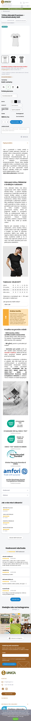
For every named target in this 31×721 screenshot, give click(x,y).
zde (22, 716)
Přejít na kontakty (8, 693)
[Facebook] (2, 688)
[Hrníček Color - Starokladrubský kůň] (3, 87)
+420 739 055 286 (8, 685)
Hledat (27, 5)
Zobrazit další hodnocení (15, 537)
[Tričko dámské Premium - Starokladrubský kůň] (8, 87)
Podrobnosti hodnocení (21, 20)
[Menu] (22, 6)
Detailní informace (6, 77)
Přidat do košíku (15, 122)
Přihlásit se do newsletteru (9, 664)
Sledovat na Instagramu (16, 638)
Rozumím (15, 719)
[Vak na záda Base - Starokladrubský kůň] (18, 87)
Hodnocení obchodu (15, 548)
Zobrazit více (15, 599)
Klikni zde (7, 304)
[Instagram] (6, 688)
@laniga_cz (15, 609)
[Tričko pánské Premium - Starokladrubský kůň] (13, 87)
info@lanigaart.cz (5, 69)
